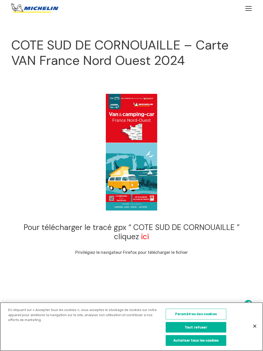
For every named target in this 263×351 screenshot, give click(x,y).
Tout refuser (196, 327)
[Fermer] (254, 326)
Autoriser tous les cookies (196, 340)
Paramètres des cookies (196, 314)
